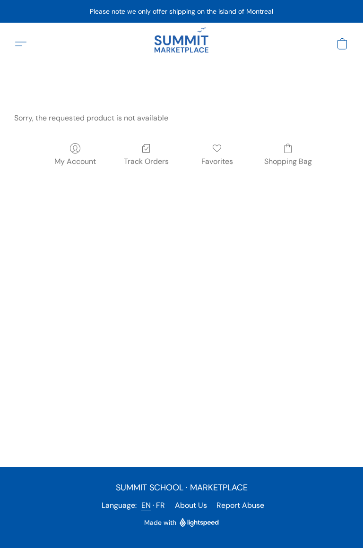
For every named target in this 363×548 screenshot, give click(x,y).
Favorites (217, 161)
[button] (181, 43)
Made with (160, 522)
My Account (75, 161)
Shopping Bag (288, 161)
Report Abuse (240, 505)
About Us (191, 505)
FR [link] (160, 505)
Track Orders (146, 161)
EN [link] (146, 505)
